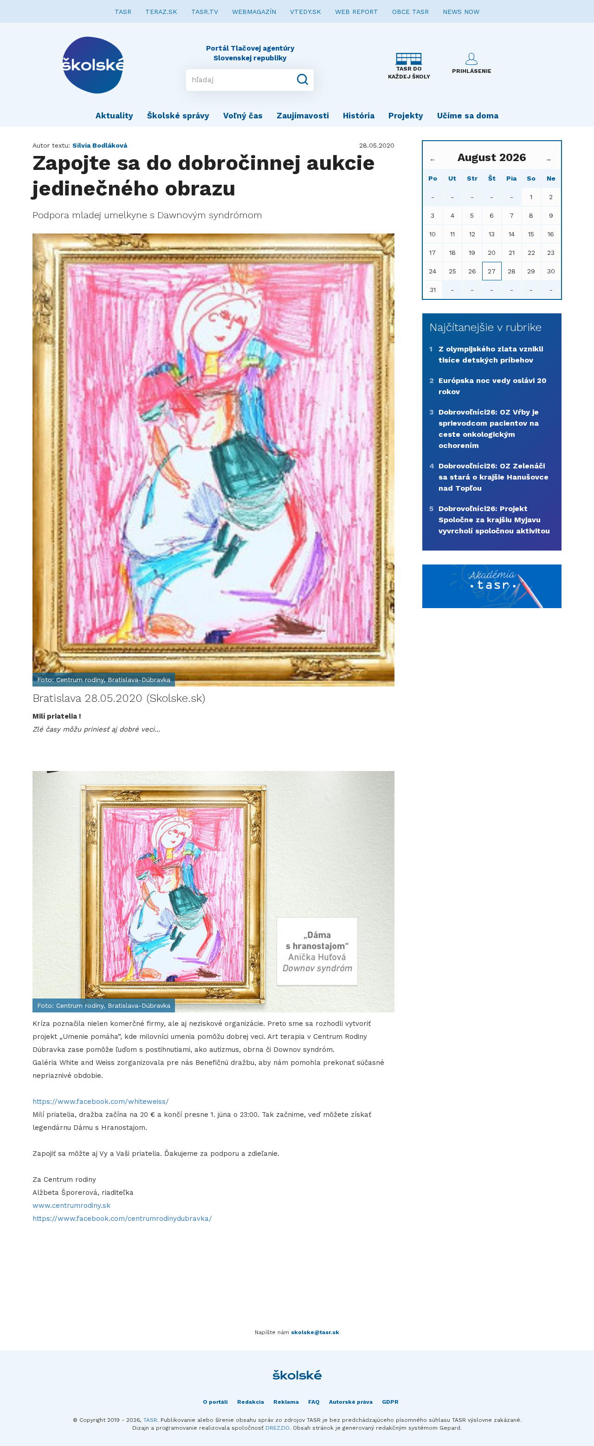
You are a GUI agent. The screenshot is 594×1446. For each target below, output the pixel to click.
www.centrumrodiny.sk (71, 1205)
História (358, 115)
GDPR (390, 1402)
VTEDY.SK (305, 11)
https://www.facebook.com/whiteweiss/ (100, 1101)
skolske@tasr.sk (315, 1332)
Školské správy (178, 115)
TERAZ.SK (161, 11)
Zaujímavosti (303, 115)
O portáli (215, 1402)
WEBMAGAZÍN (254, 11)
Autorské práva (351, 1402)
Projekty (405, 115)
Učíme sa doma (467, 115)
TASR (123, 11)
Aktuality (114, 115)
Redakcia (250, 1402)
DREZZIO (277, 1428)
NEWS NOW (461, 11)
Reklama (286, 1402)
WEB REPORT (356, 11)
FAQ (314, 1402)
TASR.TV (204, 11)
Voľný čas (243, 115)
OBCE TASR (410, 11)
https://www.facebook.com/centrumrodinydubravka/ (122, 1218)
